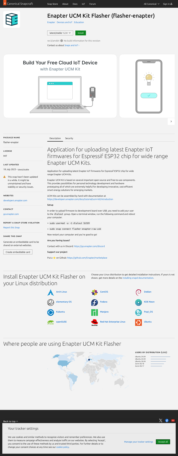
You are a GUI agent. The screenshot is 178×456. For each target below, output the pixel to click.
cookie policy (62, 447)
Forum (92, 4)
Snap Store (52, 4)
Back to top (9, 421)
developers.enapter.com (15, 200)
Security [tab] (69, 138)
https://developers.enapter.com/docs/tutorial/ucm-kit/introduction (80, 199)
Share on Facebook (167, 420)
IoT (83, 4)
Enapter (51, 22)
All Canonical (150, 4)
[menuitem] (52, 4)
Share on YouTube (173, 420)
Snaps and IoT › (72, 45)
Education (79, 22)
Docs (75, 4)
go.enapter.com (11, 214)
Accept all (163, 441)
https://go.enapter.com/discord (89, 246)
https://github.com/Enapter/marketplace (87, 257)
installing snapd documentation (138, 278)
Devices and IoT (64, 22)
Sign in (166, 4)
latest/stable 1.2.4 (59, 33)
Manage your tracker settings (138, 441)
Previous (163, 121)
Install (81, 33)
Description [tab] (55, 138)
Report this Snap (11, 227)
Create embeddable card (18, 252)
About (65, 4)
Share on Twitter (160, 420)
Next (171, 121)
